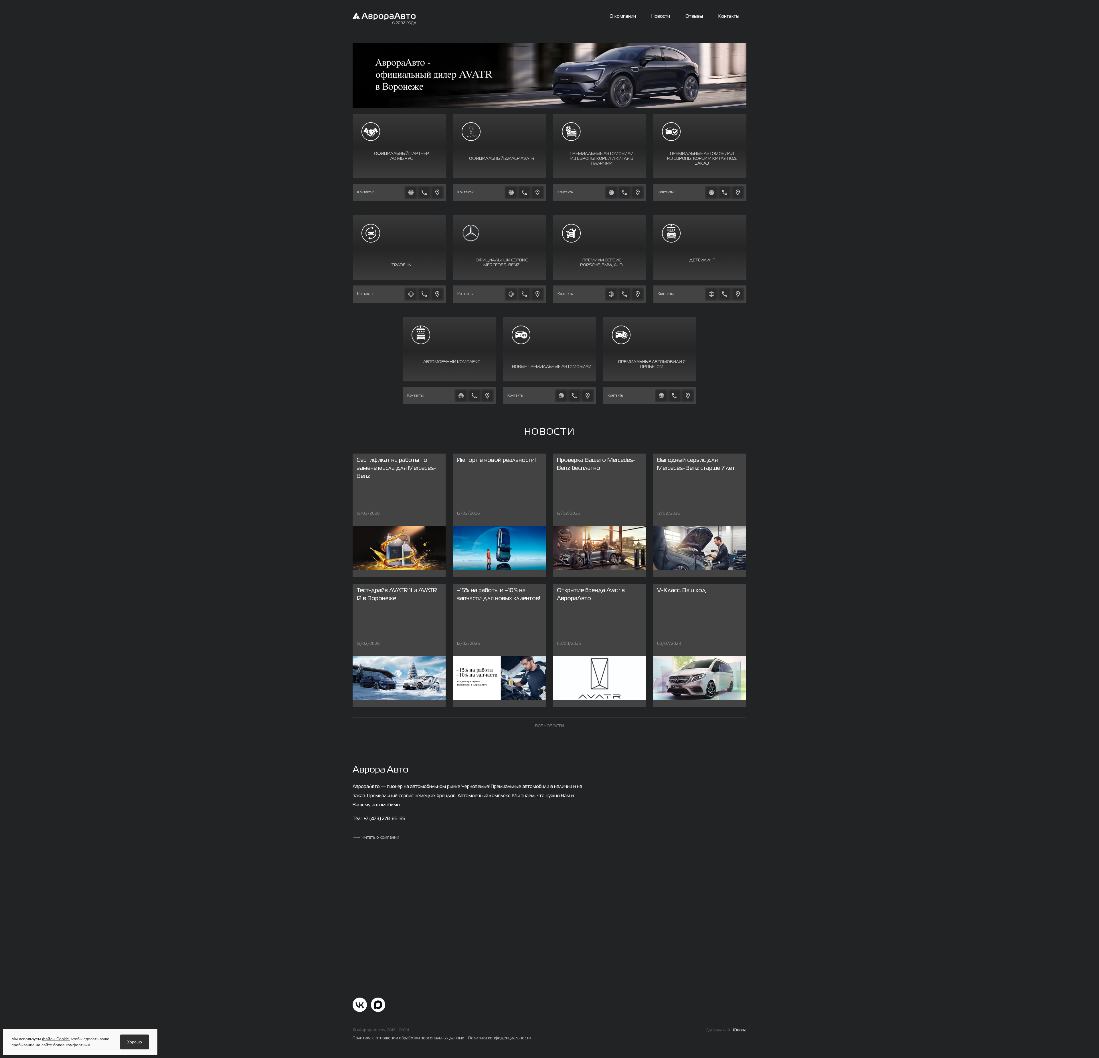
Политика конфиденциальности (499, 1038)
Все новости (549, 726)
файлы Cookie (55, 1039)
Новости (660, 17)
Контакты (728, 17)
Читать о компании (380, 837)
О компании (623, 17)
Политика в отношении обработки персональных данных (408, 1038)
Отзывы (694, 17)
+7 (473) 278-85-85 (384, 819)
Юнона (739, 1030)
